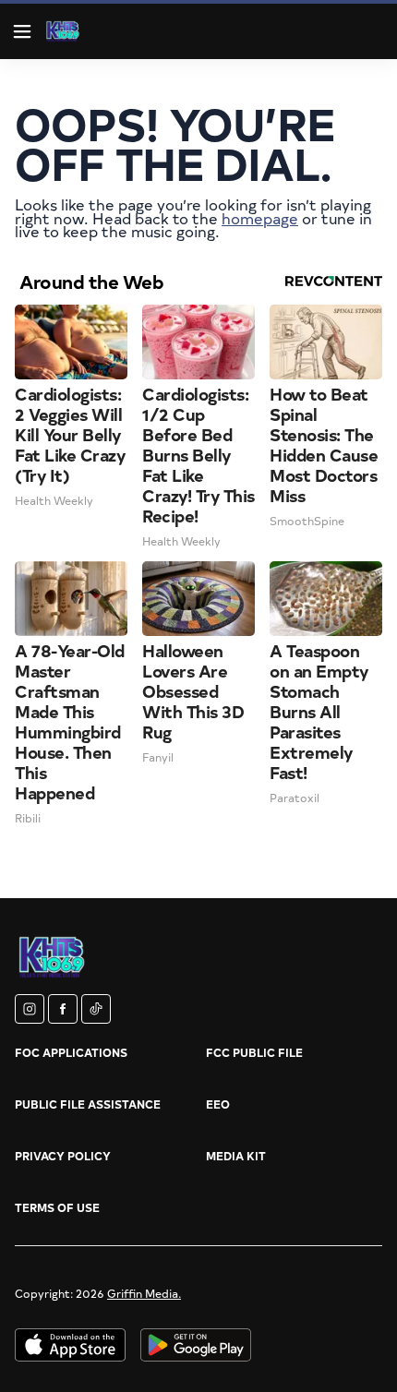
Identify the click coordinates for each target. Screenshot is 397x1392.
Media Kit (236, 1155)
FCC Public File (254, 1052)
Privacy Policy (63, 1155)
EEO (218, 1104)
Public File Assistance (88, 1104)
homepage (260, 218)
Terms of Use (57, 1207)
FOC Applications (71, 1052)
